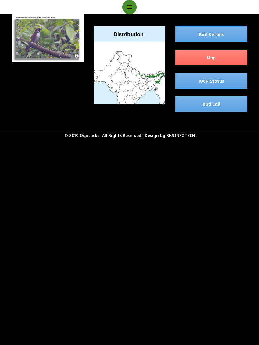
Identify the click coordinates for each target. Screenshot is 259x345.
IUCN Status (211, 81)
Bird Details (211, 34)
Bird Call (211, 104)
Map (211, 57)
